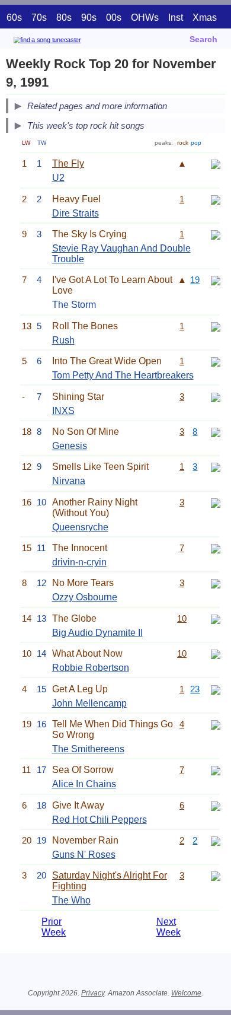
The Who (71, 900)
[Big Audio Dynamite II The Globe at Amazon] (215, 618)
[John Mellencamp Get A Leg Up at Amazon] (215, 689)
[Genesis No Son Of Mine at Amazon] (215, 432)
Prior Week (53, 927)
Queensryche (80, 527)
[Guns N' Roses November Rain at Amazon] (215, 840)
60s (14, 17)
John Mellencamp (89, 703)
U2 (58, 178)
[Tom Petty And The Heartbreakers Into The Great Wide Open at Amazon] (215, 361)
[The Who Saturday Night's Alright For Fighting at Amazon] (215, 875)
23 (195, 689)
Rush (63, 340)
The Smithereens (88, 749)
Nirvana (68, 481)
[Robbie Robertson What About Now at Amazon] (215, 653)
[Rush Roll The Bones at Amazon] (215, 326)
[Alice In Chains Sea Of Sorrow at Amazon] (215, 770)
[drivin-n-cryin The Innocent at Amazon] (215, 548)
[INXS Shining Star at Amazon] (215, 397)
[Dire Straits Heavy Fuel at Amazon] (215, 199)
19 (195, 280)
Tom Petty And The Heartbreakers (123, 375)
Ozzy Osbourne (84, 597)
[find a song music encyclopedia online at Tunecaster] (65, 42)
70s (39, 17)
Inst (175, 17)
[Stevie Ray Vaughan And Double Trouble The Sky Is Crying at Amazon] (215, 234)
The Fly (68, 163)
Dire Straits (75, 213)
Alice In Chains (84, 784)
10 (182, 618)
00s (113, 17)
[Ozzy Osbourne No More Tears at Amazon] (215, 583)
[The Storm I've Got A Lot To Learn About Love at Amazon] (215, 280)
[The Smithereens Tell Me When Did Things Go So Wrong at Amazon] (215, 724)
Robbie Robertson (90, 668)
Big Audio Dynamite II (97, 633)
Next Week (168, 927)
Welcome (186, 993)
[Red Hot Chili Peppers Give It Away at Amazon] (215, 805)
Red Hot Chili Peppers (99, 819)
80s (64, 17)
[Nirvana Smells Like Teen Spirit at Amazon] (215, 467)
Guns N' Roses (84, 854)
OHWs (145, 17)
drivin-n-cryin (79, 562)
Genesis (69, 446)
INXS (63, 411)
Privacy (92, 993)
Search (203, 39)
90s (89, 17)
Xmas (204, 17)
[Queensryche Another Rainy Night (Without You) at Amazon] (215, 502)
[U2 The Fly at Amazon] (215, 163)
